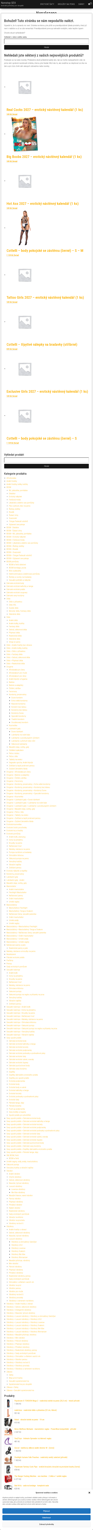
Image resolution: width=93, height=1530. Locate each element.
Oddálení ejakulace (16, 750)
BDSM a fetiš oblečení (17, 564)
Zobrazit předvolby (46, 1524)
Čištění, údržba (14, 688)
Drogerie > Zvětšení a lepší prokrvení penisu (23, 818)
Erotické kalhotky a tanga (19, 1090)
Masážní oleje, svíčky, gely (19, 747)
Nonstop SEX (8, 2)
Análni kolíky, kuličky (16, 623)
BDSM (9, 487)
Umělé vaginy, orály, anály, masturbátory (22, 1161)
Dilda (8, 599)
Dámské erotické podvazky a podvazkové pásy (27, 1053)
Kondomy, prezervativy (17, 694)
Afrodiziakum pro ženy (17, 676)
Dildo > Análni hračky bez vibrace (19, 645)
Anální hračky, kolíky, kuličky (17, 484)
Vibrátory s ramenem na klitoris (21, 1301)
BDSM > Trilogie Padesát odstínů (19, 555)
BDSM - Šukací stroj (14, 530)
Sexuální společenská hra (19, 1381)
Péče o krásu (14, 753)
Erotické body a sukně (17, 1087)
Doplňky (12, 1072)
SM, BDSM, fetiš (13, 1155)
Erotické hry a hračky (15, 830)
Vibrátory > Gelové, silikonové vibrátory (21, 1307)
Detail (14, 114)
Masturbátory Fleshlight (18, 908)
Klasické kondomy (18, 704)
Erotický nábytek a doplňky (17, 871)
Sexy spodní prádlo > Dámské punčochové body (25, 1143)
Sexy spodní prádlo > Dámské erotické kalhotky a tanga (28, 1121)
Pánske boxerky (15, 1106)
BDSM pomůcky (13, 561)
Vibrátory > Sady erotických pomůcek (21, 1353)
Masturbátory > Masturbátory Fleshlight (22, 926)
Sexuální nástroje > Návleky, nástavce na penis (25, 1019)
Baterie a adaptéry (16, 685)
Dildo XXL (12, 605)
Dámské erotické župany (18, 1062)
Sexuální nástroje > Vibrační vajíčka (20, 1035)
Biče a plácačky (15, 571)
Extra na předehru (16, 840)
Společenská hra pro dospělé (20, 1384)
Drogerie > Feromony (15, 781)
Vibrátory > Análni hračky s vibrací (20, 1304)
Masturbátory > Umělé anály (17, 939)
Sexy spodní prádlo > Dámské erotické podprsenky (26, 1127)
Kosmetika (13, 725)
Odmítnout (46, 1518)
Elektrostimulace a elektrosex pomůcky (24, 574)
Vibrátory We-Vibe (18, 1254)
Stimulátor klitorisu (16, 855)
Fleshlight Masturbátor (18, 892)
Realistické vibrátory (17, 1211)
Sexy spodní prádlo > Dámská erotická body (24, 1118)
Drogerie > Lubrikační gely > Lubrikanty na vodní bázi (27, 803)
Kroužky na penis (66, 4)
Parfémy (10, 960)
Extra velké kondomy (19, 701)
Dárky (81, 4)
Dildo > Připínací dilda (15, 660)
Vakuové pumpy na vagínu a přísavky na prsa (26, 994)
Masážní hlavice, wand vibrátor (21, 1195)
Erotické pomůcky (13, 834)
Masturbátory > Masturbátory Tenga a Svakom (25, 929)
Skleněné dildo (14, 614)
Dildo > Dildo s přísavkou (16, 651)
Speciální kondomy (18, 716)
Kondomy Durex (17, 713)
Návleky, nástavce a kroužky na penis (21, 951)
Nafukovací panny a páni (16, 945)
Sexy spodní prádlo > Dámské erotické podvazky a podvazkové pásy (33, 1130)
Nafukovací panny (16, 895)
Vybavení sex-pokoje (17, 524)
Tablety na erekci (15, 759)
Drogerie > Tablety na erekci (17, 815)
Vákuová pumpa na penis (19, 858)
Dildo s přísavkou (15, 602)
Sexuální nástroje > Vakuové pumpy (20, 1025)
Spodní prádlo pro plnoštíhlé (20, 1115)
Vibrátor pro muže (16, 1291)
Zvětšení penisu (15, 868)
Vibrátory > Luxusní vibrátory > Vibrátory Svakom (25, 1325)
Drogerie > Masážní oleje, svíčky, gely (21, 809)
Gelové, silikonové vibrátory (19, 1180)
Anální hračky (12, 481)
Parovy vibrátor (15, 1198)
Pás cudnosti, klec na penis (19, 506)
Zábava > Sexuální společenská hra (20, 1390)
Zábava (9, 1372)
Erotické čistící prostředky (17, 827)
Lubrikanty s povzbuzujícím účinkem (25, 738)
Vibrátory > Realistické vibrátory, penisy (22, 1350)
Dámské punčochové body (19, 1065)
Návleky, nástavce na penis (19, 849)
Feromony (13, 691)
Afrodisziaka (11, 478)
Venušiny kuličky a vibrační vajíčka (20, 1168)
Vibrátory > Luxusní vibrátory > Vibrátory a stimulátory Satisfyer (31, 1316)
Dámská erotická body (15, 583)
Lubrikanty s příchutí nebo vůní (23, 741)
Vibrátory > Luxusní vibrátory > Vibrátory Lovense (25, 1322)
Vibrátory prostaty (16, 1297)
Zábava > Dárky (12, 1387)
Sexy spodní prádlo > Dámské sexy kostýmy (24, 1146)
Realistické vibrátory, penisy (20, 1276)
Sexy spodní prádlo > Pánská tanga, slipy (22, 1152)
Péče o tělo (13, 756)
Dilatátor (12, 493)
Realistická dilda (15, 636)
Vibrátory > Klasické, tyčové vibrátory (21, 1313)
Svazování (13, 518)
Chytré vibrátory (15, 1177)
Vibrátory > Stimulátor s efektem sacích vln (23, 1356)
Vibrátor (10, 1171)
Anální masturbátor (16, 889)
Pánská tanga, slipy (16, 1103)
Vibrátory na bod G (16, 1223)
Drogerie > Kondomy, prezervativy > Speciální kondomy (28, 793)
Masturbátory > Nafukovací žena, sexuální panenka (26, 933)
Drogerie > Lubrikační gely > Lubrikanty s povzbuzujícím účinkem (31, 806)
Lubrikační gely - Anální (15, 880)
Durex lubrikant (17, 731)
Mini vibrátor (13, 1263)
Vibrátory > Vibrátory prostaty (18, 1365)
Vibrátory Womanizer (19, 1257)
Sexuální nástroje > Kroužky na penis (21, 1013)
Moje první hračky (16, 1378)
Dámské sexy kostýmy (15, 595)
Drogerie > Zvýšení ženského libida (20, 821)
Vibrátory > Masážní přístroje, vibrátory (21, 1335)
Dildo (8, 617)
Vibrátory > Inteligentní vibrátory (19, 1310)
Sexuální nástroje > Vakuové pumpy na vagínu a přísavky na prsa (32, 1028)
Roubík (11, 512)
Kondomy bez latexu (19, 710)
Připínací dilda (14, 632)
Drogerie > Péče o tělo (15, 812)
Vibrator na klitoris (16, 1217)
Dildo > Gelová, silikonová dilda (18, 657)
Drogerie (10, 667)
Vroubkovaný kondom (19, 722)
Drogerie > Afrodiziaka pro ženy (19, 772)
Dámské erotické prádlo (16, 589)
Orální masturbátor (16, 898)
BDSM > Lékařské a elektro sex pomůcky (22, 543)
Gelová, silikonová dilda (18, 629)
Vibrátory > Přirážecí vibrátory (18, 1347)
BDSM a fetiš (14, 1158)
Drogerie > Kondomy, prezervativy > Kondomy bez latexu (28, 787)
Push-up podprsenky (17, 1109)
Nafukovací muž (15, 846)
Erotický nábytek (15, 496)
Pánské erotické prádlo (15, 957)
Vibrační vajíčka (15, 864)
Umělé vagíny (14, 902)
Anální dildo (13, 620)
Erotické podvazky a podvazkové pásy (23, 1096)
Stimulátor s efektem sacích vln (21, 1282)
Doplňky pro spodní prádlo (19, 1078)
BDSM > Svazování (14, 552)
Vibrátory (10, 1226)
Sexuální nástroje (13, 970)
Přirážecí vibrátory (16, 1273)
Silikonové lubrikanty (19, 744)
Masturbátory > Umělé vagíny (18, 942)
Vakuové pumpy (15, 991)
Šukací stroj (13, 515)
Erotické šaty (47, 4)
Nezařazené (11, 954)
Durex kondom (17, 697)
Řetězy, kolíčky (14, 509)
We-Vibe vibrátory (18, 1192)
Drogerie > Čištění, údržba (16, 778)
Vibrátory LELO (17, 1245)
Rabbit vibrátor (14, 1208)
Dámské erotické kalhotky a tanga (20, 586)
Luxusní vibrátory (15, 1186)
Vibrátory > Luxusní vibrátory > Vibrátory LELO (24, 1319)
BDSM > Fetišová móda (15, 540)
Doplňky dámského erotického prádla (23, 1075)
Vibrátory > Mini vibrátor (16, 1338)
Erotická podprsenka (17, 1081)
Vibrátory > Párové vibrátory (17, 1341)
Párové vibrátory (15, 1266)
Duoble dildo (13, 608)
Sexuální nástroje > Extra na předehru (21, 1010)
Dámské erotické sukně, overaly (21, 1059)
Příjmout (46, 1511)
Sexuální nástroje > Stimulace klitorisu (21, 1022)
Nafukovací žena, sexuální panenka (22, 914)
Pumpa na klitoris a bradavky (20, 852)
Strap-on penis (14, 642)
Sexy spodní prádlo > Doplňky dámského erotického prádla (29, 1149)
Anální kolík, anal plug (17, 837)
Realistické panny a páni (18, 948)
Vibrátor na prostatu (17, 1220)
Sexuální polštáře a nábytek (20, 580)
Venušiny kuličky (15, 861)
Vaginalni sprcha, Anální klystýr (21, 762)
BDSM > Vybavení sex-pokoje (18, 558)
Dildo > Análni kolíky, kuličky (17, 648)
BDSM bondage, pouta (17, 568)
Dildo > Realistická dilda (16, 663)
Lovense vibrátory (18, 1189)
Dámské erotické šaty (17, 1056)
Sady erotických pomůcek (17, 966)
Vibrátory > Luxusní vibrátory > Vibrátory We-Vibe (25, 1328)
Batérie (11, 682)
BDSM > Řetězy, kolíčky (15, 546)
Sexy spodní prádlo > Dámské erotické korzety (25, 1124)
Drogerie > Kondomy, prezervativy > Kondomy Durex (26, 790)
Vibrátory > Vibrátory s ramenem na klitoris (23, 1369)
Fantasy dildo (14, 626)
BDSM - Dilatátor (13, 527)
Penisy (9, 963)
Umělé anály (14, 920)
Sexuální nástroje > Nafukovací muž (20, 1016)
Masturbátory (12, 905)
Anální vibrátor (14, 1174)
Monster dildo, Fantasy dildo (20, 611)
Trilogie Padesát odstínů (18, 521)
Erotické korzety (15, 1093)
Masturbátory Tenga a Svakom (21, 911)
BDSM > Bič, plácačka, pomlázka (19, 534)
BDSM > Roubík (12, 549)
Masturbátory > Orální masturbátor (20, 936)
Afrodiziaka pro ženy (17, 670)
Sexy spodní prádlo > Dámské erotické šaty (23, 1134)
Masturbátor (11, 886)
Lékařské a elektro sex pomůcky (21, 503)
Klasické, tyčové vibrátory (19, 1183)
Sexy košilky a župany (17, 1112)
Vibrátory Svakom (18, 1251)
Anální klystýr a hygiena (18, 679)
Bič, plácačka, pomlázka (18, 490)
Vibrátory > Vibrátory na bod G (18, 1362)
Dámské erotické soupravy (17, 592)
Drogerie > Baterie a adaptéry (18, 775)
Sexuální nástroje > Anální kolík (18, 1007)
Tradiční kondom (17, 719)
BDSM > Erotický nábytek (16, 537)
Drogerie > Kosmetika (15, 796)
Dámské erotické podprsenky (20, 1050)
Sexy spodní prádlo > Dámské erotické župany (24, 1140)
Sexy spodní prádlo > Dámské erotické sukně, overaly (27, 1137)
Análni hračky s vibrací (17, 1229)
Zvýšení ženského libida (18, 769)
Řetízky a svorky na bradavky (20, 577)
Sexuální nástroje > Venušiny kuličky (21, 1031)
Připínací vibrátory (16, 1202)
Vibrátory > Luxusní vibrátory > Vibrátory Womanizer (27, 1332)
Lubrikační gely (14, 728)
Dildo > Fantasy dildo (15, 654)
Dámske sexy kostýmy (18, 1069)
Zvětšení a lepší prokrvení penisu (22, 766)
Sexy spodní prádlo (14, 1038)
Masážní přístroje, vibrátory (19, 1260)
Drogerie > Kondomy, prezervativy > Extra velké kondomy (28, 784)
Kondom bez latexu (18, 707)
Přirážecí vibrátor (15, 1205)
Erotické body (14, 1084)
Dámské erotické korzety (18, 1047)
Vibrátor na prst (15, 1285)
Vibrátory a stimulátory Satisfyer (24, 1242)
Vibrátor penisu (15, 1288)
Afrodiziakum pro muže (18, 673)
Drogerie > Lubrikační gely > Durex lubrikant (23, 799)
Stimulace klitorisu (16, 988)
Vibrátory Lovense (18, 1248)
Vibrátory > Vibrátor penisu (17, 1359)
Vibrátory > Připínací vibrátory (18, 1344)
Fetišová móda (15, 500)
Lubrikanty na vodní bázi (20, 735)
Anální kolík (13, 973)
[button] (89, 1492)
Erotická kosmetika (14, 824)
